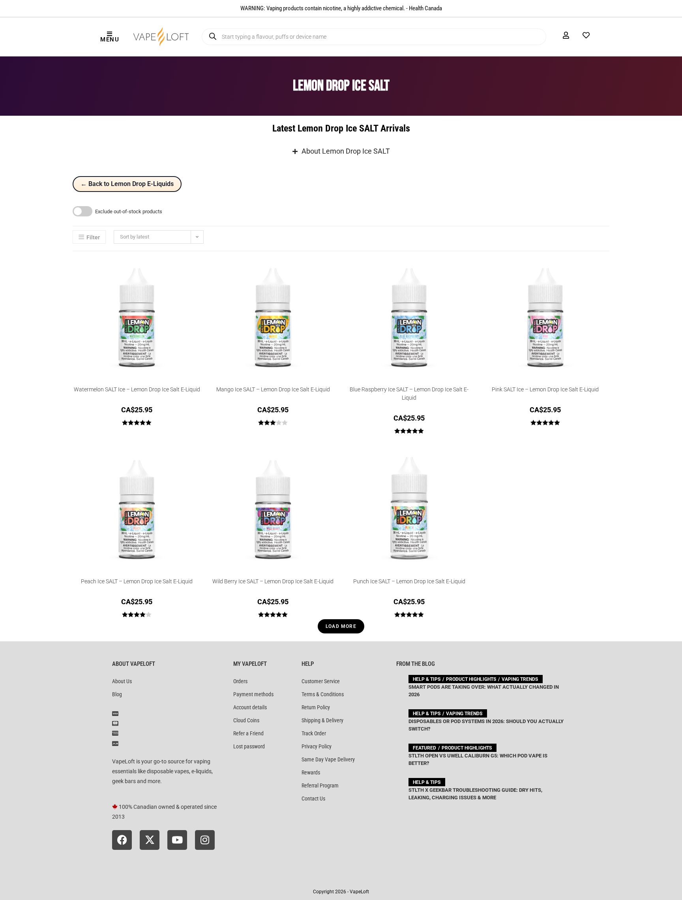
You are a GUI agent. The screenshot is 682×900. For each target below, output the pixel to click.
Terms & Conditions (323, 694)
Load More (341, 626)
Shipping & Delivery (322, 720)
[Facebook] (122, 840)
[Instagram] (205, 840)
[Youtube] (177, 840)
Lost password (249, 746)
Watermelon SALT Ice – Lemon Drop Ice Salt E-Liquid (137, 389)
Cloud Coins (246, 720)
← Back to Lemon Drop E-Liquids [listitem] (127, 184)
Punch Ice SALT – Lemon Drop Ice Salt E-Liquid (409, 581)
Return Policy (316, 707)
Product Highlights (471, 679)
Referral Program (320, 785)
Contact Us (313, 798)
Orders (240, 681)
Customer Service (321, 681)
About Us (122, 681)
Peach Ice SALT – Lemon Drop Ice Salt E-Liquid (137, 581)
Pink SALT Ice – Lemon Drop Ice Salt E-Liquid (545, 389)
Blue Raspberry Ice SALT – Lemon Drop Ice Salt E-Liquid (409, 393)
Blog (117, 694)
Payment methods (253, 694)
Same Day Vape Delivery (328, 759)
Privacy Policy (317, 746)
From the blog (415, 663)
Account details (250, 707)
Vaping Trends (520, 679)
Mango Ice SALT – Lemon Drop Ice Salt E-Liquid (273, 389)
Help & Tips (426, 679)
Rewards (311, 772)
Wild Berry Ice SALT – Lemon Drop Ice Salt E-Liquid (273, 581)
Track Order (314, 733)
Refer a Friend (248, 733)
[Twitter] (149, 840)
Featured (424, 748)
